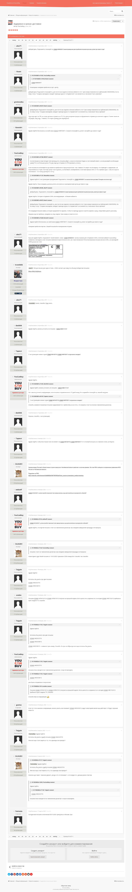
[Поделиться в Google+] (14, 874)
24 (39, 40)
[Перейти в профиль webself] (18, 499)
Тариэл (19, 351)
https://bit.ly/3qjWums (34, 271)
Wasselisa (47, 175)
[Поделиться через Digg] (17, 874)
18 (18, 40)
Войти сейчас (94, 857)
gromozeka (18, 102)
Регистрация (118, 3)
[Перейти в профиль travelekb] (18, 274)
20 (25, 40)
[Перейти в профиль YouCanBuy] (10, 22)
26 (46, 40)
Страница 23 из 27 (68, 40)
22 (32, 40)
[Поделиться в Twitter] (9, 874)
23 (36, 40)
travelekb (19, 265)
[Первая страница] (9, 40)
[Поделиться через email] (28, 874)
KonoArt (18, 127)
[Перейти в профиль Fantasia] (18, 820)
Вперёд (55, 40)
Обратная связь (66, 886)
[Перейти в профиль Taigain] (18, 579)
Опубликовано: (37, 46)
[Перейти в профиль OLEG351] (18, 473)
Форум (25, 3)
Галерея (31, 3)
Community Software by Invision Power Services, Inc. (66, 889)
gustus (19, 705)
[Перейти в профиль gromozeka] (18, 111)
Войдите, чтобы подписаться (102, 21)
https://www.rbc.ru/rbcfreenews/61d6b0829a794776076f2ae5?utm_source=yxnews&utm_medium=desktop (55, 475)
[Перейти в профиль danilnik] (18, 335)
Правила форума (41, 3)
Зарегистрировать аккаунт (38, 857)
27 (50, 40)
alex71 (18, 46)
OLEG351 (18, 464)
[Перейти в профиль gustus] (18, 714)
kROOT (46, 157)
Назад (14, 40)
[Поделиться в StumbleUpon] (25, 874)
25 (43, 40)
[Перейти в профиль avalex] (18, 604)
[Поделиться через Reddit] (23, 874)
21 (29, 40)
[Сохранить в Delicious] (20, 874)
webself (19, 490)
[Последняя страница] (59, 40)
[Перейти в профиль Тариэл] (18, 360)
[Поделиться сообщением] (121, 46)
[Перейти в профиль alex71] (18, 55)
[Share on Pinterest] (31, 874)
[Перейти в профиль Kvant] (18, 81)
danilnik (19, 325)
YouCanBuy (21, 26)
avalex (18, 595)
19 (22, 40)
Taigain (19, 569)
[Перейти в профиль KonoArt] (18, 137)
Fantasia (18, 811)
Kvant (18, 71)
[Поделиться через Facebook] (12, 874)
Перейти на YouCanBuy (13, 3)
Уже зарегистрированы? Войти (102, 3)
